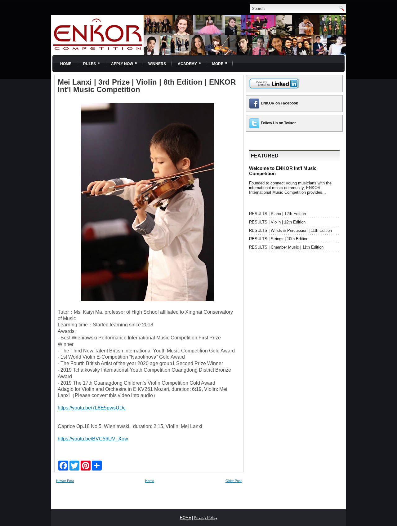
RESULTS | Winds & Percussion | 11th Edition (290, 230)
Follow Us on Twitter (278, 123)
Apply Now (124, 63)
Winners (157, 64)
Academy (189, 63)
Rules (91, 63)
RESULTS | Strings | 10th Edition (278, 238)
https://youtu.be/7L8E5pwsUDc (92, 407)
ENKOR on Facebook (279, 103)
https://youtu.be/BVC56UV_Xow (93, 438)
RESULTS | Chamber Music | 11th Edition (286, 247)
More (219, 63)
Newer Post (65, 481)
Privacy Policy (205, 517)
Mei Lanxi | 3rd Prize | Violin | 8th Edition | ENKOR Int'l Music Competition (147, 85)
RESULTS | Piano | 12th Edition (277, 213)
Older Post (233, 481)
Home (65, 64)
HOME (185, 517)
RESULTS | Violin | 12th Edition (277, 222)
